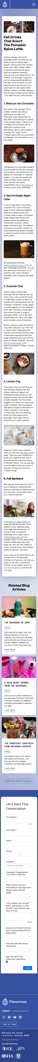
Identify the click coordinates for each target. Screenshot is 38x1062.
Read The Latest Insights (19, 781)
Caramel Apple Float (12, 537)
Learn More (9, 649)
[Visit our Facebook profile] (9, 1017)
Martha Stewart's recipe (13, 265)
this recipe (26, 185)
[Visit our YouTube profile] (15, 1017)
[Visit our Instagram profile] (4, 1017)
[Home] (5, 4)
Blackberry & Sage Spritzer (16, 522)
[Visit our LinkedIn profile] (20, 1017)
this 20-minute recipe (12, 343)
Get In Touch (9, 1024)
